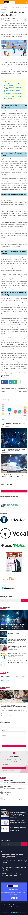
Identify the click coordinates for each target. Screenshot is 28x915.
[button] (26, 2)
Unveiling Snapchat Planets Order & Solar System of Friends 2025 (17, 654)
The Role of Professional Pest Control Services (12, 94)
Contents (8, 82)
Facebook (5, 382)
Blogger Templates (12, 909)
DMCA (10, 906)
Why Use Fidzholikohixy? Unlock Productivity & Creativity (16, 632)
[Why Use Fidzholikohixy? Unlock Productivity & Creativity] (3, 634)
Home (2, 7)
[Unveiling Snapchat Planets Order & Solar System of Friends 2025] (3, 655)
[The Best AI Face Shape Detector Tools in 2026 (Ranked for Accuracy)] (3, 663)
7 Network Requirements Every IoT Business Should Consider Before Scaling (13, 450)
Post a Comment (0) (14, 491)
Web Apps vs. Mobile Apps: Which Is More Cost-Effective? (18, 821)
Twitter (11, 382)
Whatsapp (15, 382)
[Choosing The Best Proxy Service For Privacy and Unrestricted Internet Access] (3, 648)
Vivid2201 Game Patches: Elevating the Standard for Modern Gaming (17, 640)
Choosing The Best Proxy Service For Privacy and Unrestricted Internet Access (17, 648)
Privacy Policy (20, 904)
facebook (8, 676)
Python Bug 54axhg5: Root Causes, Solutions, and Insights (14, 868)
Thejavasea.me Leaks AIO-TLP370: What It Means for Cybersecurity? (13, 855)
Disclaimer (16, 906)
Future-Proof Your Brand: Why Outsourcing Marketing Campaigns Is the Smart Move (13, 707)
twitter (8, 680)
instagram (22, 676)
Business (6, 7)
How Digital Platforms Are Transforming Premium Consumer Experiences (12, 475)
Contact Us (12, 904)
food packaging (23, 141)
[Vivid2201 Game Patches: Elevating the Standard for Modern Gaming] (3, 641)
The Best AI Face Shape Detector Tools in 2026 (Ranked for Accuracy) (17, 661)
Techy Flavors (14, 912)
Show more (24, 400)
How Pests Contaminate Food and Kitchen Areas (12, 84)
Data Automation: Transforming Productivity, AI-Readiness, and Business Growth (14, 424)
